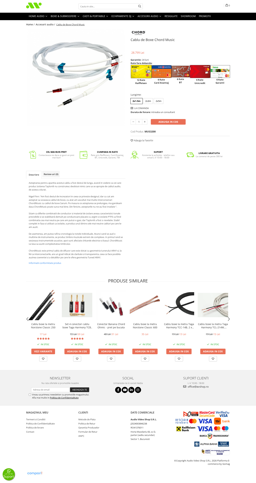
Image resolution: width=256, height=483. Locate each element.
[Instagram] (138, 390)
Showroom (188, 16)
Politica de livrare (35, 427)
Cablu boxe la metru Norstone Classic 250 (43, 325)
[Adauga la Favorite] (43, 359)
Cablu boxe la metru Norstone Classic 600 (145, 325)
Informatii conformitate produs (45, 263)
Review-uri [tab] (51, 174)
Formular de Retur (87, 431)
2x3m (148, 101)
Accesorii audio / (46, 24)
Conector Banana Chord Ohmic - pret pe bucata (111, 325)
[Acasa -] (43, 6)
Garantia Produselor (88, 427)
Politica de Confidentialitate (64, 397)
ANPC (81, 435)
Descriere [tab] (34, 174)
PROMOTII (205, 16)
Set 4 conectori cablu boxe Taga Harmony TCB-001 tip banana (77, 325)
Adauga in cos (168, 121)
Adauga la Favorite (143, 140)
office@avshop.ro (198, 386)
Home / (30, 24)
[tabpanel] (75, 77)
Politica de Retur (86, 423)
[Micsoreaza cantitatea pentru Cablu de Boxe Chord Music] (133, 122)
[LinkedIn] (131, 390)
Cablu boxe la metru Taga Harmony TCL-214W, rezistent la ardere (213, 325)
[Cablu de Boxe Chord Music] (75, 77)
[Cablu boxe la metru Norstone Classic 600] (145, 305)
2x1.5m (137, 101)
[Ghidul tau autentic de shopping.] (34, 473)
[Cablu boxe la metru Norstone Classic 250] (43, 305)
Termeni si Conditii (35, 419)
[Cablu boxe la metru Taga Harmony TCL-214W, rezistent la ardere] (213, 305)
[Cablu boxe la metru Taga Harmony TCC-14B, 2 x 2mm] (179, 305)
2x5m (158, 101)
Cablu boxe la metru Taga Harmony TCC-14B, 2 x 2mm (179, 325)
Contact (30, 431)
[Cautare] (140, 6)
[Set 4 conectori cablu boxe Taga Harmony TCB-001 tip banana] (77, 305)
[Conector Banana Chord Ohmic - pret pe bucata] (111, 305)
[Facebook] (118, 390)
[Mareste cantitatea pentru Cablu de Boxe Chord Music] (144, 122)
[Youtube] (125, 390)
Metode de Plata (86, 419)
